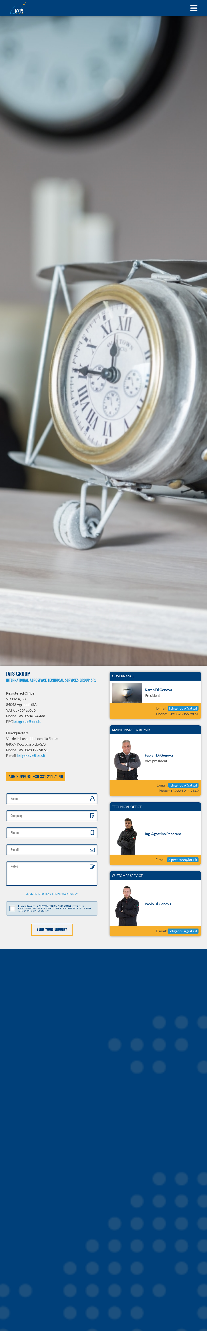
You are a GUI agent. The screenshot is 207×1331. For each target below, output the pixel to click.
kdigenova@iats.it (31, 756)
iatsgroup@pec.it (27, 721)
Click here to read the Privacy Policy (52, 894)
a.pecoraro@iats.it (182, 860)
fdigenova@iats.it (183, 785)
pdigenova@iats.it (183, 931)
